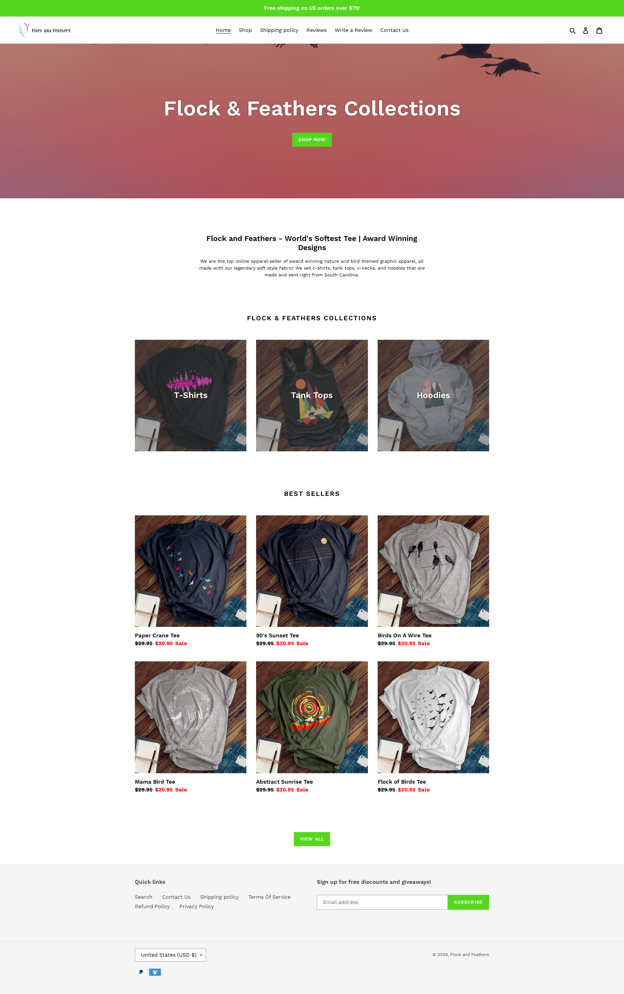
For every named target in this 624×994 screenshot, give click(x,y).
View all (312, 839)
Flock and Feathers (469, 954)
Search (143, 897)
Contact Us (176, 897)
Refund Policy (152, 906)
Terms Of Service (269, 897)
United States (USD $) (169, 955)
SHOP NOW (312, 139)
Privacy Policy (196, 906)
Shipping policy (219, 897)
